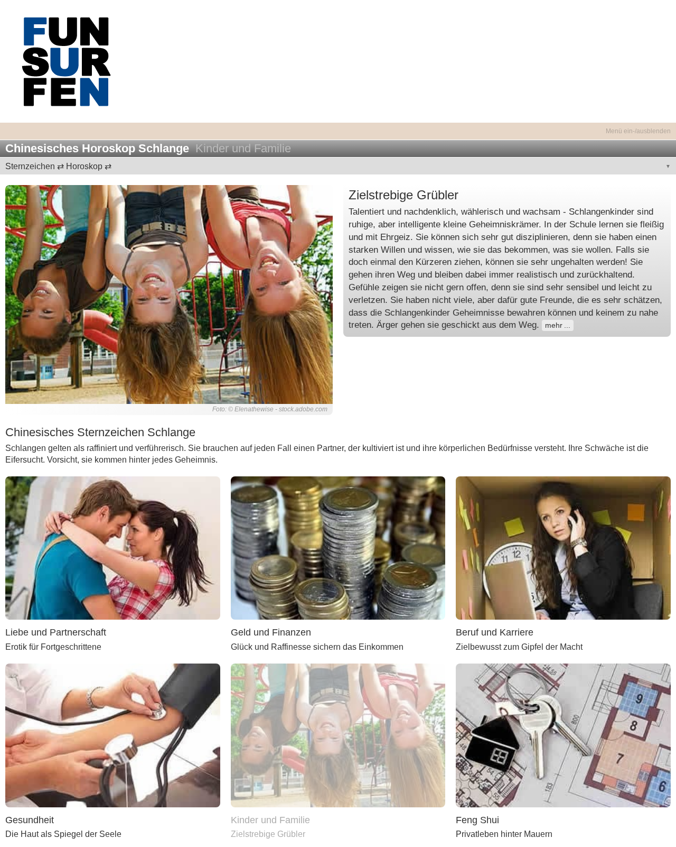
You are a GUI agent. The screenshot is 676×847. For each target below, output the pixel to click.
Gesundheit (29, 820)
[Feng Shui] (563, 734)
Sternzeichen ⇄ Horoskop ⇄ (58, 166)
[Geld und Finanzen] (338, 547)
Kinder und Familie (270, 820)
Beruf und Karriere (494, 632)
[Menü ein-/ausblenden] (338, 125)
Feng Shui (477, 820)
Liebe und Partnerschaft (55, 632)
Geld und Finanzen (271, 632)
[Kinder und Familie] (338, 734)
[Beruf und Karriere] (563, 547)
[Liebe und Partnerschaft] (112, 547)
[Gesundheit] (112, 734)
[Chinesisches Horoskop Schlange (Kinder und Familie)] (169, 294)
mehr (553, 325)
